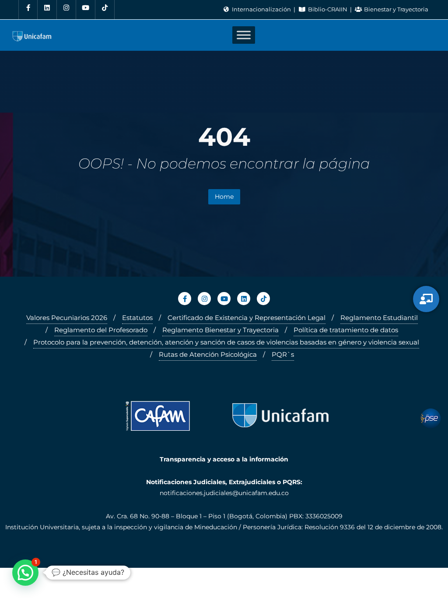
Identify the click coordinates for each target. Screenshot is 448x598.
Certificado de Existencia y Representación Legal (247, 317)
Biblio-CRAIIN (327, 9)
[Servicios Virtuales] (426, 299)
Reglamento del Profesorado (100, 330)
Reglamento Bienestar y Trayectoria (220, 330)
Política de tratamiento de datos (346, 330)
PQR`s (283, 354)
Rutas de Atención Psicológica (208, 354)
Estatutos (137, 317)
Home (224, 197)
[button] (25, 572)
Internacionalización (261, 9)
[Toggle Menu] (244, 35)
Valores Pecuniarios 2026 (66, 317)
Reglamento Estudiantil (379, 317)
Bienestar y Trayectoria (395, 9)
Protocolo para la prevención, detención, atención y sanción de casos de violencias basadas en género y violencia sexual (226, 342)
